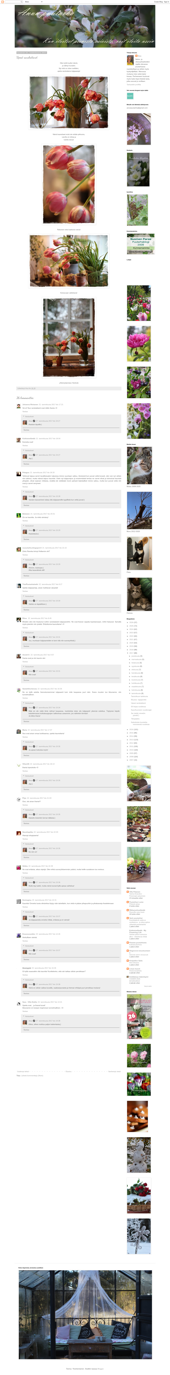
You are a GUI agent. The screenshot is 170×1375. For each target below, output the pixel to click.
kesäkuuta (136, 676)
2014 (131, 736)
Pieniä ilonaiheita (135, 971)
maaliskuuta (137, 687)
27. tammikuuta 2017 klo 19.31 (48, 637)
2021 (131, 639)
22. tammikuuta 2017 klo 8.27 (50, 584)
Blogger (101, 1369)
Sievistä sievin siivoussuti (138, 955)
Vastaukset (29, 417)
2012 (131, 743)
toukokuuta (136, 680)
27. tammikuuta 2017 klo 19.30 (48, 601)
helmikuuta (136, 690)
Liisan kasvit (134, 969)
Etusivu (68, 1071)
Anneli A (26, 655)
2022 (131, 636)
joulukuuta (136, 656)
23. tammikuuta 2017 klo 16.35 (44, 968)
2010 (131, 750)
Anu (30, 421)
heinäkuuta (136, 673)
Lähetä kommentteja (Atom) (32, 1076)
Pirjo (24, 798)
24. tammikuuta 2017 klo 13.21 (50, 1002)
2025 (131, 626)
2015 (131, 733)
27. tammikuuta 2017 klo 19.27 (48, 421)
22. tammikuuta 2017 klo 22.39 (40, 866)
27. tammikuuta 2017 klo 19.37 (48, 916)
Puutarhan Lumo (136, 902)
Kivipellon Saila (135, 961)
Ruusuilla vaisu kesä (136, 912)
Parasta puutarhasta (137, 943)
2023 (131, 633)
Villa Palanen (134, 892)
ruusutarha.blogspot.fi (32, 548)
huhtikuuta (136, 683)
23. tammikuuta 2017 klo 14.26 (48, 934)
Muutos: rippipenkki (138, 700)
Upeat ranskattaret (138, 703)
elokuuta (135, 670)
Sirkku (25, 866)
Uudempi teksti (23, 1071)
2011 (131, 746)
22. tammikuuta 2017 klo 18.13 (42, 764)
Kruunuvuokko (28, 934)
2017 (131, 653)
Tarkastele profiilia (134, 85)
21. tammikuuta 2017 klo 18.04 (48, 438)
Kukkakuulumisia (135, 945)
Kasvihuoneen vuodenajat (141, 710)
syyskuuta (136, 666)
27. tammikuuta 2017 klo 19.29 (48, 530)
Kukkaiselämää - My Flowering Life (137, 931)
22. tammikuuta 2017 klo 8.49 (39, 618)
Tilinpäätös (135, 719)
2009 (131, 753)
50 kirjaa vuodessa (138, 707)
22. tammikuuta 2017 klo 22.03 (46, 832)
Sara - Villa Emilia (29, 1002)
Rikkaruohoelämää (137, 910)
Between (26, 514)
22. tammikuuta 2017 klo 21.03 (39, 798)
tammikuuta (136, 693)
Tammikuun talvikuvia (139, 696)
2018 (131, 650)
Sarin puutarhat (135, 918)
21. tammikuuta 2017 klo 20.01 (42, 514)
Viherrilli (25, 764)
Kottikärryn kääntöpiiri (138, 977)
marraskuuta (137, 659)
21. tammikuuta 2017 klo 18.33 (42, 472)
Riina (24, 618)
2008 (131, 757)
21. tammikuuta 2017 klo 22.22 (54, 548)
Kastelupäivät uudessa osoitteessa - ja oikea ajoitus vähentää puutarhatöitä (139, 922)
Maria (24, 730)
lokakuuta (136, 663)
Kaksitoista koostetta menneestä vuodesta (140, 723)
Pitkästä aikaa (134, 904)
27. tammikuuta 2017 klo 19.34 (48, 708)
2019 (131, 646)
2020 (131, 643)
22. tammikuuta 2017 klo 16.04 (50, 689)
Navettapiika (27, 832)
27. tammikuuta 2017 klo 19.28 (48, 496)
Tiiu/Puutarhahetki (30, 584)
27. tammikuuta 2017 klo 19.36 (48, 882)
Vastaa (25, 411)
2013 (131, 740)
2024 (131, 629)
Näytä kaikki (148, 986)
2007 (131, 760)
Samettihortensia (29, 689)
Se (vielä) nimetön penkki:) (138, 714)
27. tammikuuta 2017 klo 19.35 (48, 746)
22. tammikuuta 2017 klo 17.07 (40, 730)
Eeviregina (26, 900)
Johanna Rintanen (30, 405)
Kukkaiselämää (28, 438)
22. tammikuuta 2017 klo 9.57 (42, 655)
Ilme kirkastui (134, 963)
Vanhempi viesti (114, 1071)
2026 (131, 622)
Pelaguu (25, 472)
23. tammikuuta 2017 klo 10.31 (44, 900)
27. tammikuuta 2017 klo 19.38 (48, 984)
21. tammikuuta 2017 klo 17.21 (51, 405)
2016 (131, 729)
